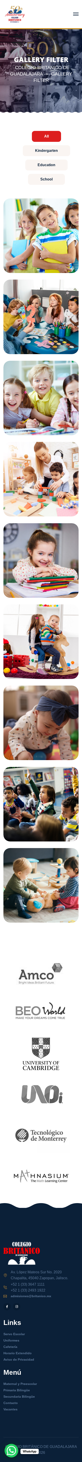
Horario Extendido (17, 1353)
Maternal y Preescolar (20, 1384)
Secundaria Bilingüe (19, 1396)
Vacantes (10, 1409)
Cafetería (10, 1347)
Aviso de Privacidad (18, 1359)
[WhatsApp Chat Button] (11, 1450)
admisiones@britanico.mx (31, 1296)
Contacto (10, 1403)
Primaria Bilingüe (16, 1390)
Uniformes (11, 1340)
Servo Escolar (14, 1334)
